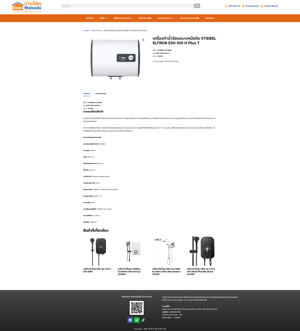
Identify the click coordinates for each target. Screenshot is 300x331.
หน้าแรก (90, 18)
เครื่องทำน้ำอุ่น (96, 30)
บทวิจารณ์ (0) (100, 93)
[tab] (86, 93)
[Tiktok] (143, 320)
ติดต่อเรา (209, 18)
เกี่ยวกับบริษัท (145, 18)
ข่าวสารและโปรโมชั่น (189, 18)
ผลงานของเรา (164, 18)
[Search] (197, 6)
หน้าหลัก (86, 30)
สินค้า (102, 18)
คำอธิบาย (86, 93)
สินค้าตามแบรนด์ (122, 18)
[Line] (137, 320)
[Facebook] (130, 320)
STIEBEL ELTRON (163, 61)
